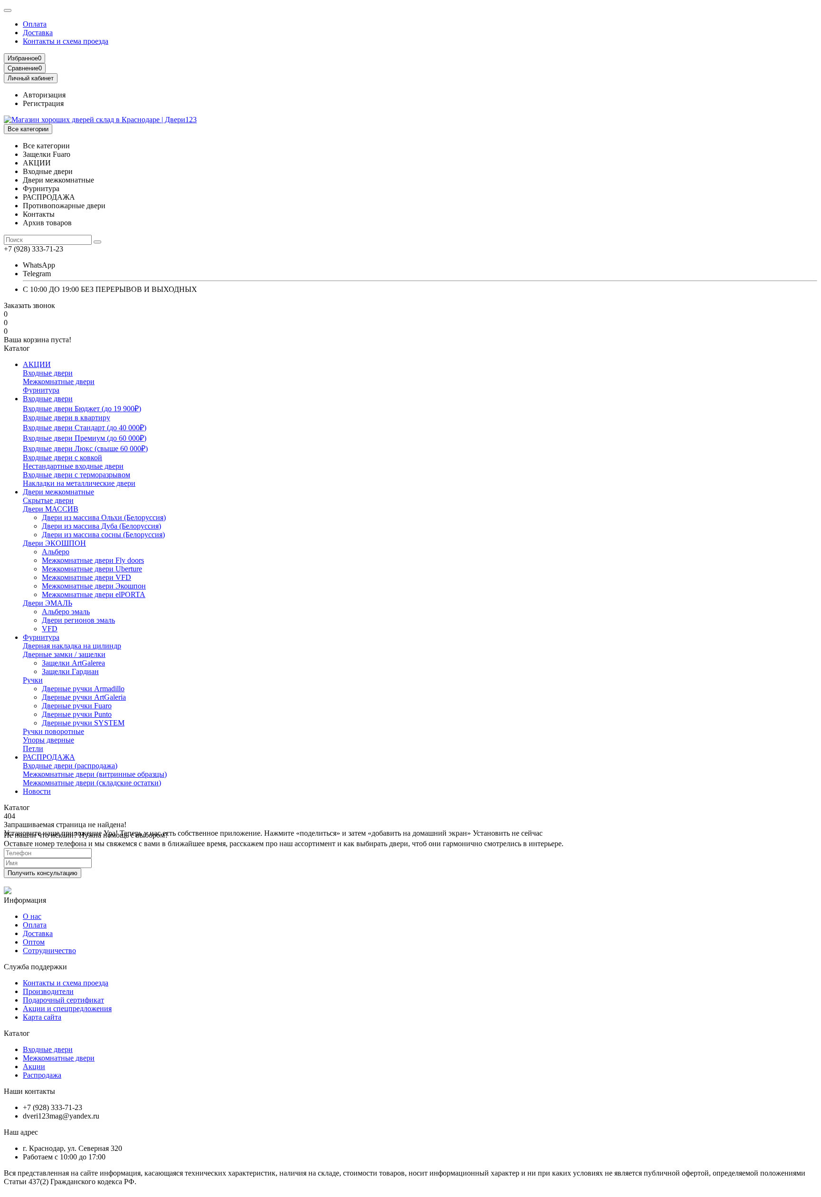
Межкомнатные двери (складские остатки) (92, 783)
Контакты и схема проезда (65, 41)
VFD (49, 629)
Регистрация (43, 103)
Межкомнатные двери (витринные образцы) (95, 774)
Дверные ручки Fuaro (77, 706)
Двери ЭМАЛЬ (47, 603)
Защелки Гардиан (70, 671)
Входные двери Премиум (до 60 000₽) (84, 438)
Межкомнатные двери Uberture (92, 569)
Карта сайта (42, 1017)
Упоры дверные (48, 740)
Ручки (33, 680)
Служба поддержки (35, 967)
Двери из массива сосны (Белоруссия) (103, 535)
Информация (25, 900)
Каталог (17, 1033)
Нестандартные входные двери (73, 466)
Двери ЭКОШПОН (54, 543)
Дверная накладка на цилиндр (72, 646)
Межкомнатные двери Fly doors (93, 560)
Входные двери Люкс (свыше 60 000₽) (85, 448)
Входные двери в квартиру (66, 418)
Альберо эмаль (66, 612)
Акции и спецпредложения (67, 1008)
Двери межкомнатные (58, 492)
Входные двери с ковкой (62, 458)
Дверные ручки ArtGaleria (84, 697)
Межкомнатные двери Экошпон (94, 586)
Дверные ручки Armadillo (83, 689)
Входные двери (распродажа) (70, 766)
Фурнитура (41, 390)
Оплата (35, 24)
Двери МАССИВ (50, 509)
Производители (48, 991)
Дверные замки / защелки (64, 654)
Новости (37, 791)
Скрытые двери (48, 500)
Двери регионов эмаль (78, 620)
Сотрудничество (49, 950)
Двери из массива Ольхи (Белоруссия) (104, 517)
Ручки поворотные (53, 731)
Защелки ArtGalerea (73, 663)
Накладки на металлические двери (79, 483)
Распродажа (42, 1075)
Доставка (38, 33)
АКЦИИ (37, 364)
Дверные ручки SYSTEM (83, 723)
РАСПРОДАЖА (49, 757)
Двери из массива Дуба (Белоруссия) (101, 526)
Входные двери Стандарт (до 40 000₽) (84, 428)
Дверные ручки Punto (77, 714)
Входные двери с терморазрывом (76, 475)
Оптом (34, 942)
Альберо (55, 552)
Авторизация (44, 95)
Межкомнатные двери (59, 381)
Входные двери (48, 373)
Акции (34, 1066)
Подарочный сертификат (63, 1000)
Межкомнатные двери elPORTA (93, 594)
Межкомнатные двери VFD (86, 577)
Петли (33, 748)
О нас (32, 916)
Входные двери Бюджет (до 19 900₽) (82, 409)
